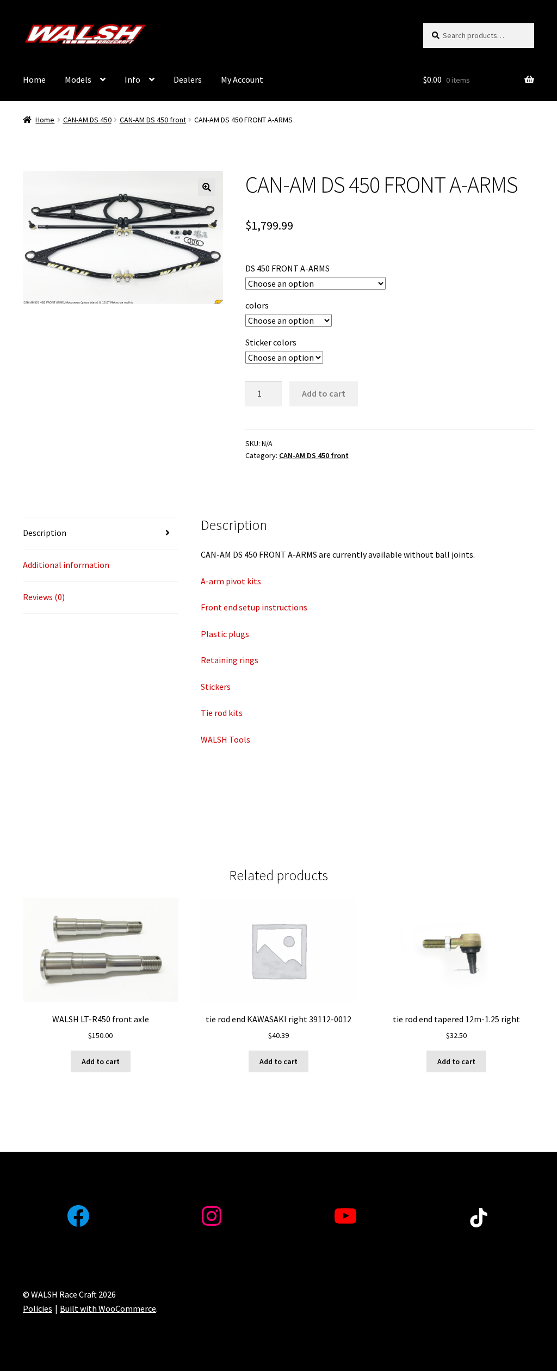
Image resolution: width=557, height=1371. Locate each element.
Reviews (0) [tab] (44, 596)
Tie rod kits (222, 712)
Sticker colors (270, 342)
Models (78, 79)
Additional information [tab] (66, 564)
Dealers (188, 79)
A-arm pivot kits (231, 581)
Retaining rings (229, 659)
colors (257, 305)
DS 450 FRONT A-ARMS (287, 268)
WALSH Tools (225, 739)
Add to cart (323, 393)
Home (34, 79)
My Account (242, 79)
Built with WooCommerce (108, 1308)
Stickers (216, 686)
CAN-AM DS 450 (87, 120)
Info (132, 79)
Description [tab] (44, 532)
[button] (206, 187)
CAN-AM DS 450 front (153, 120)
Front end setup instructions (254, 607)
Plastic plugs (225, 633)
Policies (37, 1308)
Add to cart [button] (101, 1061)
